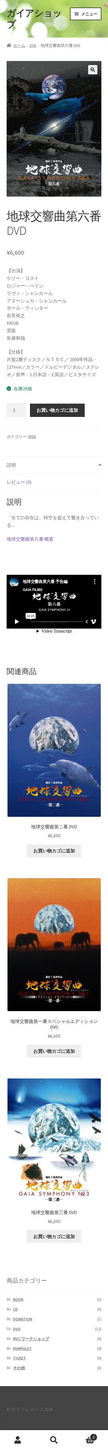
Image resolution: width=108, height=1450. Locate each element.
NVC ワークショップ (31, 1338)
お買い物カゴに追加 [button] (54, 851)
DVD (33, 45)
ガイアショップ (34, 18)
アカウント (18, 1440)
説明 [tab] (11, 465)
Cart (83, 1435)
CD (15, 1309)
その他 (19, 1367)
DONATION (22, 1319)
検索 (54, 1440)
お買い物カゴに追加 (57, 410)
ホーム (19, 45)
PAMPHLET (22, 1348)
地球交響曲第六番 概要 (30, 539)
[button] (92, 69)
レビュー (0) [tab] (19, 482)
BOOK (18, 1299)
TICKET (19, 1358)
